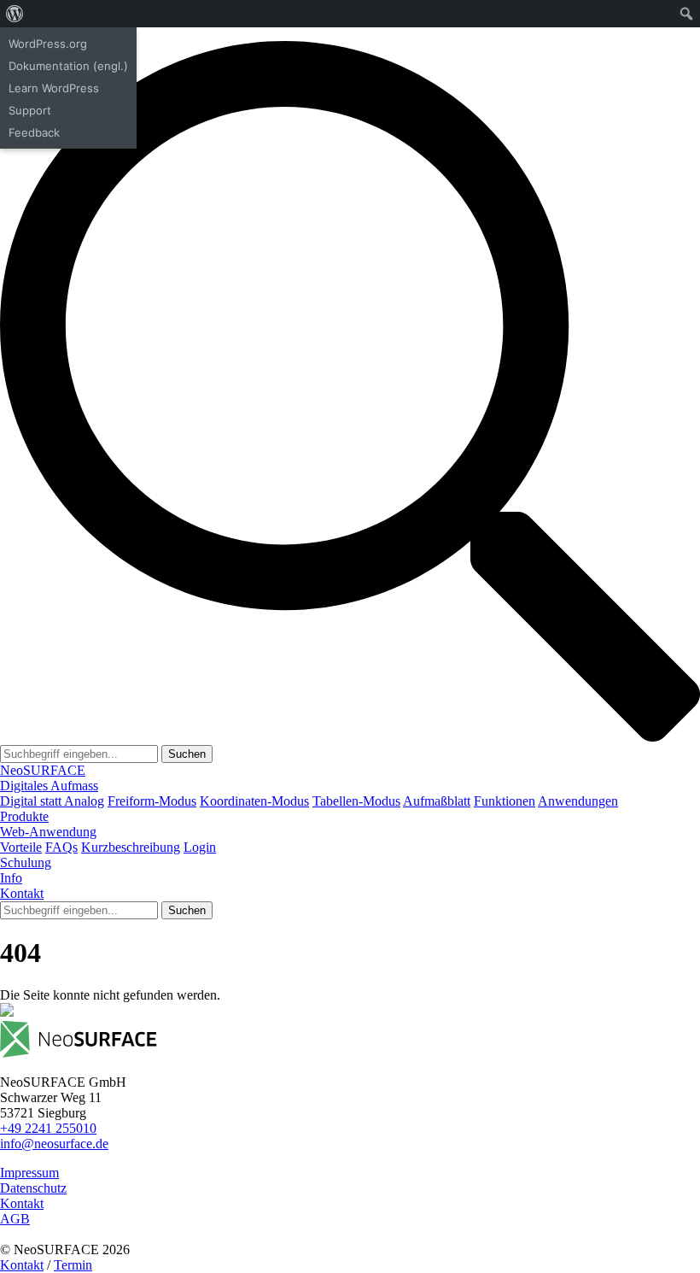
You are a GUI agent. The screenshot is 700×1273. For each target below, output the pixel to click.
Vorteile (21, 847)
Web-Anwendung (48, 831)
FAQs (61, 847)
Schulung (25, 862)
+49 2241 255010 (48, 1128)
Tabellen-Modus (356, 801)
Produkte (24, 816)
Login (200, 847)
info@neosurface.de (54, 1143)
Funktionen (504, 801)
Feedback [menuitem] (34, 132)
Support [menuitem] (30, 110)
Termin (73, 1265)
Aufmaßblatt (436, 801)
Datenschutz (33, 1188)
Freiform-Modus (152, 801)
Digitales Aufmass (49, 785)
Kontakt (22, 893)
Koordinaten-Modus (254, 801)
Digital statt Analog (52, 801)
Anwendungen (578, 801)
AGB (15, 1218)
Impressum (29, 1172)
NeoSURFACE (42, 770)
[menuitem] (15, 13)
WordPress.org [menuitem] (48, 43)
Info (11, 878)
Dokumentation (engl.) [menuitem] (68, 66)
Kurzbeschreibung (130, 847)
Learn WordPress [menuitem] (54, 88)
